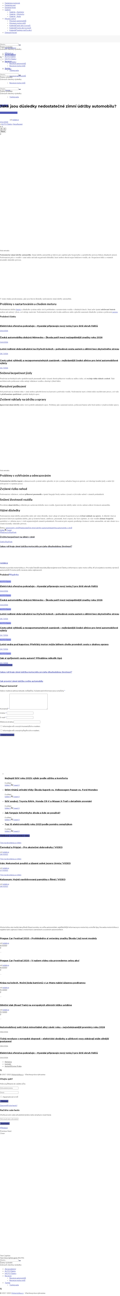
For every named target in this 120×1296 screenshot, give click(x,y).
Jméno (3, 713)
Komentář (4, 709)
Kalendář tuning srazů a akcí (20, 30)
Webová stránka (6, 722)
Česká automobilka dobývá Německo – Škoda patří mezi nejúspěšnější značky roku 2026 (51, 337)
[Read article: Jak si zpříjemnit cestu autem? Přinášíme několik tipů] (60, 651)
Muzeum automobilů (17, 21)
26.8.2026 (4, 331)
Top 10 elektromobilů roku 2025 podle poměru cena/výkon (38, 824)
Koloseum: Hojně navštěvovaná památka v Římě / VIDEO (33, 879)
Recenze (8, 61)
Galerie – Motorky (16, 14)
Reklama (8, 1062)
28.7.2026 (4, 353)
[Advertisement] (60, 152)
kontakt (8, 1064)
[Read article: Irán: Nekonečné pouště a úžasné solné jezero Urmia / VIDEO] (60, 856)
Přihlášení (4, 1128)
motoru (115, 312)
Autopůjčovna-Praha (13, 1066)
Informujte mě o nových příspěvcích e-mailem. (21, 730)
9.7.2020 (3, 990)
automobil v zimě (13, 528)
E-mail (3, 717)
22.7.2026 (4, 663)
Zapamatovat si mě (10, 1097)
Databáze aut (10, 5)
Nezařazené (17, 124)
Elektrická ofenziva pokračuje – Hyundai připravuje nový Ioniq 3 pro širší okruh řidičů (49, 326)
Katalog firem (10, 7)
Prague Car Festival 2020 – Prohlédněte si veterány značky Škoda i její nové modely (48, 938)
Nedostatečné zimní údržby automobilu (35, 528)
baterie (18, 309)
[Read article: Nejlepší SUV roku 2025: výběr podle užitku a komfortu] (62, 774)
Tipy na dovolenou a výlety (10, 843)
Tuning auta (14, 97)
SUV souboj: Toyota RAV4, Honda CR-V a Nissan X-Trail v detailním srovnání (48, 801)
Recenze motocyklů (17, 66)
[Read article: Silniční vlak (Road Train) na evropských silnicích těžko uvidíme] (60, 1000)
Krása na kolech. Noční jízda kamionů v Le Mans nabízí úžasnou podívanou (42, 982)
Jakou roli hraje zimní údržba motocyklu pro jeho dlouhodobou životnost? (36, 672)
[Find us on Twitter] (1, 57)
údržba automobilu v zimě (61, 528)
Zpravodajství (10, 48)
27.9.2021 (4, 870)
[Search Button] (20, 75)
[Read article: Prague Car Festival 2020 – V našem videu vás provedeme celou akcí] (60, 956)
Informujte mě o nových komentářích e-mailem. (21, 726)
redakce (15, 120)
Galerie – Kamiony (16, 12)
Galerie (8, 10)
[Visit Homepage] (17, 42)
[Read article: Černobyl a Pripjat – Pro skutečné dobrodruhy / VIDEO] (60, 840)
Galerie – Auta (15, 16)
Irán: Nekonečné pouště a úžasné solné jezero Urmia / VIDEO (35, 863)
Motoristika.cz (17, 1074)
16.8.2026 (4, 342)
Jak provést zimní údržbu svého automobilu (21, 681)
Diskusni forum (11, 32)
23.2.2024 (4, 122)
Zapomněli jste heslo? (8, 1105)
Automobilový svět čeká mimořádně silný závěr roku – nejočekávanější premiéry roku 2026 (52, 1027)
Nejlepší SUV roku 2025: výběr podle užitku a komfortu (36, 778)
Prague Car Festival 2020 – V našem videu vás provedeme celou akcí (39, 960)
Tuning (7, 68)
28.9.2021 (4, 854)
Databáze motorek (12, 3)
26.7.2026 (4, 368)
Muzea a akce (10, 18)
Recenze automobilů (17, 63)
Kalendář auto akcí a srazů (19, 25)
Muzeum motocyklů (17, 23)
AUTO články (10, 56)
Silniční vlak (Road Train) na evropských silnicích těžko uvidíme (36, 1005)
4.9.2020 (3, 945)
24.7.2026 (4, 649)
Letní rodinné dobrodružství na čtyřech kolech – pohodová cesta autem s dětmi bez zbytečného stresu (59, 349)
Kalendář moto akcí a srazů (20, 28)
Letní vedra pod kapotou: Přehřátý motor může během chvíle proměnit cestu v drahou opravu (54, 644)
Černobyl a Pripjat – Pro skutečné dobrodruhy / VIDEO (31, 847)
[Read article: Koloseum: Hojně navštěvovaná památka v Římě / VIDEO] (60, 872)
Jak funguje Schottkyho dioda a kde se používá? (32, 812)
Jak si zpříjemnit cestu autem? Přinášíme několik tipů (31, 658)
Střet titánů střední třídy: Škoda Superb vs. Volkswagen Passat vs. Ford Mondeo (51, 789)
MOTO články (10, 59)
